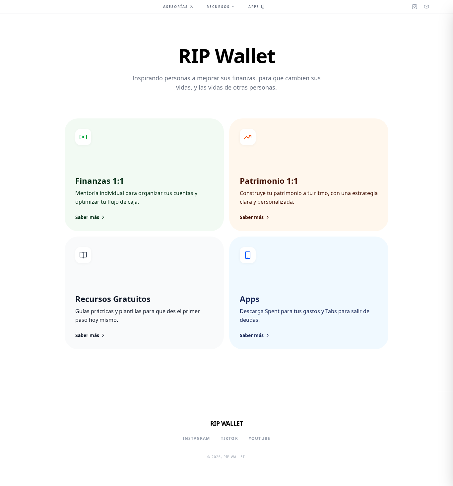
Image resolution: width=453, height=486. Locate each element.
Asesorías (175, 6)
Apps (253, 6)
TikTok (229, 438)
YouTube (259, 438)
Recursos (218, 6)
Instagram (196, 438)
